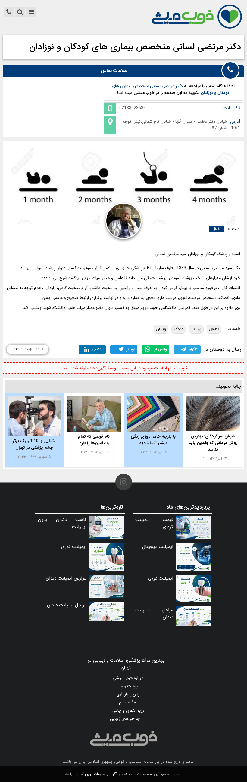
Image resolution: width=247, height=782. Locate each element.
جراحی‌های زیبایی (125, 718)
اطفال (216, 229)
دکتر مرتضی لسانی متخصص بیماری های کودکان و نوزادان (135, 47)
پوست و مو (128, 686)
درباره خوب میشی (128, 678)
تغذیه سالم (128, 702)
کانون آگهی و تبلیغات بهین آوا (103, 774)
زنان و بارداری (128, 694)
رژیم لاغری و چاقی (128, 710)
